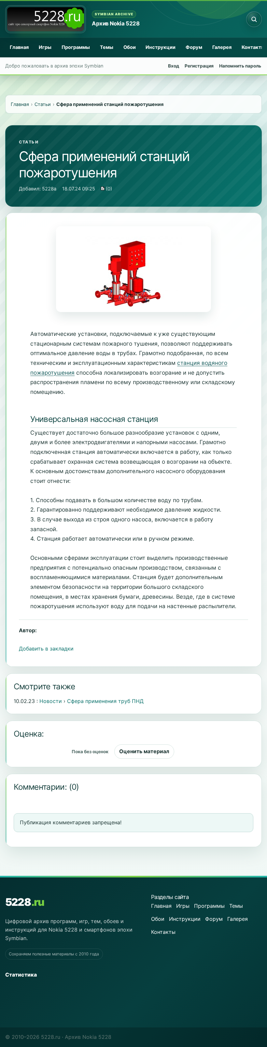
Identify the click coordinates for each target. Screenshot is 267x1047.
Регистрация (199, 65)
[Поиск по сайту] (254, 19)
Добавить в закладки (46, 648)
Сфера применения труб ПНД (105, 701)
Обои (129, 47)
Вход (173, 65)
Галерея (222, 47)
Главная (19, 47)
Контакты (163, 932)
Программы (76, 47)
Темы (106, 47)
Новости (50, 701)
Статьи (29, 142)
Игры (45, 47)
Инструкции (161, 47)
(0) (108, 189)
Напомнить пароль (240, 65)
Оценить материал (144, 751)
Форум (194, 47)
